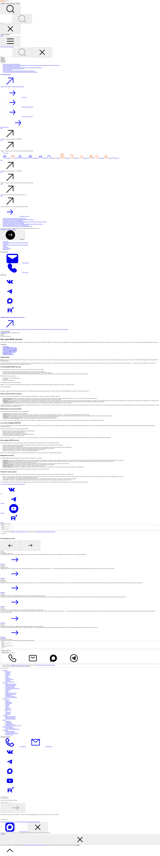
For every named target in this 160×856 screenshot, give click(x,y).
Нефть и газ (8, 708)
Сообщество (5, 730)
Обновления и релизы (10, 724)
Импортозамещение (10, 681)
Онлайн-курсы (9, 722)
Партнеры (22, 484)
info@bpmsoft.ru (48, 746)
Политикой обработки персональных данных (45, 531)
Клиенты (9, 484)
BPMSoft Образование (10, 717)
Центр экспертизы (9, 679)
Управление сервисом (10, 686)
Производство (9, 709)
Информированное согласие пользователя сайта (30, 821)
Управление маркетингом (11, 685)
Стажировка (8, 678)
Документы (8, 672)
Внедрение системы (7, 353)
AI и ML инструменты (10, 696)
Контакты (8, 673)
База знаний (8, 721)
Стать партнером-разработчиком (12, 729)
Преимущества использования (10, 349)
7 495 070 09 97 (23, 746)
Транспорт (8, 704)
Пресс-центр (6, 332)
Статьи (2, 335)
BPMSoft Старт (9, 695)
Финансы (8, 690)
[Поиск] (22, 19)
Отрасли (7, 3)
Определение (6, 346)
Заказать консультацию (5, 736)
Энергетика (8, 707)
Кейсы (7, 676)
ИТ (6, 711)
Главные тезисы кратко (8, 354)
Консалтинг (8, 714)
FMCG (7, 706)
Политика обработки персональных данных (9, 821)
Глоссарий (8, 680)
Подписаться (3, 533)
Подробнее (22, 239)
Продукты (3, 3)
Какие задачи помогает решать (10, 348)
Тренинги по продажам (11, 718)
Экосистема (12, 3)
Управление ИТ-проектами (11, 697)
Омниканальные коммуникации (12, 688)
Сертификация (9, 723)
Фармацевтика (9, 703)
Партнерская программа (11, 716)
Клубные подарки (9, 734)
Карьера (7, 677)
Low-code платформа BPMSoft (10, 351)
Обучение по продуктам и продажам (13, 725)
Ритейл (7, 700)
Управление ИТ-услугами (11, 693)
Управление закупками (10, 694)
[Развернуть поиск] (10, 9)
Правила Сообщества (10, 731)
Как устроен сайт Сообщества (12, 733)
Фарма (7, 691)
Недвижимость (9, 702)
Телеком (7, 705)
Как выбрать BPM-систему (9, 352)
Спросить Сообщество (10, 732)
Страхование (8, 712)
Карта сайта (8, 675)
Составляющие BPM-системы (10, 347)
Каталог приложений (10, 727)
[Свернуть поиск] (10, 29)
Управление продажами (11, 684)
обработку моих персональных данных (19, 531)
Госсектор (8, 713)
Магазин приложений (7, 726)
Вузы (13, 484)
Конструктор (8, 689)
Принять (78, 845)
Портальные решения (10, 687)
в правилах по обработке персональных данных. (35, 845)
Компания (18, 3)
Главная (2, 332)
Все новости (3, 638)
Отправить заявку (4, 668)
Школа (4, 720)
